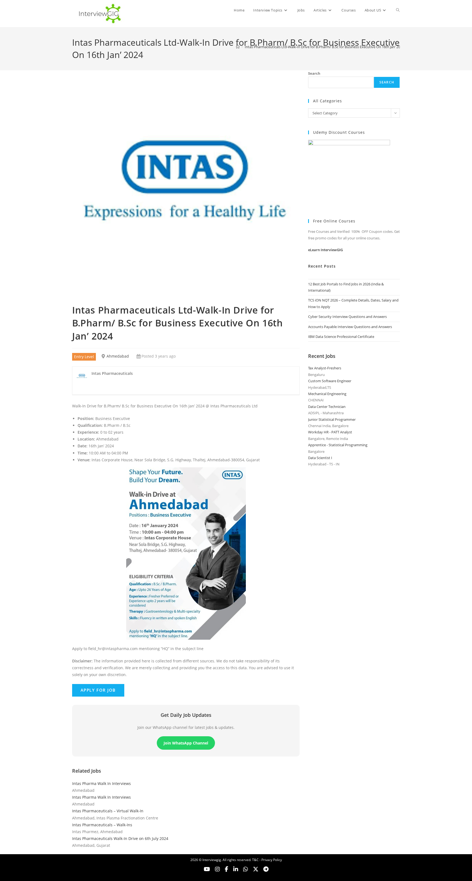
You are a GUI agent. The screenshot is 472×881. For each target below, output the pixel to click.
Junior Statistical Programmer (332, 419)
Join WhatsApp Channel (186, 743)
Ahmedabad (118, 356)
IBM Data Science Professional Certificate (341, 336)
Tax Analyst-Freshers (324, 368)
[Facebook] (226, 869)
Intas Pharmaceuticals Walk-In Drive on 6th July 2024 (120, 838)
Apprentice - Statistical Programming (337, 444)
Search (314, 73)
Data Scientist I (320, 457)
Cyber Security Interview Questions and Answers (347, 316)
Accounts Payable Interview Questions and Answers (350, 326)
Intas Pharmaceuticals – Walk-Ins (102, 824)
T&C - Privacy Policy (267, 859)
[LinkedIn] (235, 869)
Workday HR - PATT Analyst (330, 432)
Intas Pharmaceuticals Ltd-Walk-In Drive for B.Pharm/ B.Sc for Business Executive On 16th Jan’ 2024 (324, 46)
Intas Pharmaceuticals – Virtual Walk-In (107, 810)
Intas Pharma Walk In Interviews (101, 783)
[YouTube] (207, 869)
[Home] (238, 46)
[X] (245, 869)
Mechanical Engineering (327, 393)
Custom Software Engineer (329, 380)
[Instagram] (217, 869)
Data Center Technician (327, 406)
